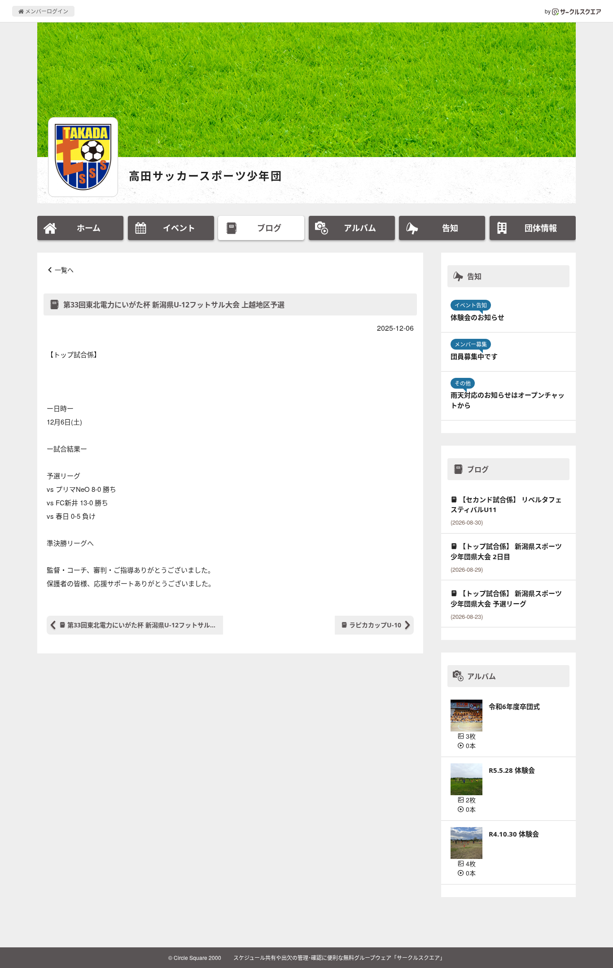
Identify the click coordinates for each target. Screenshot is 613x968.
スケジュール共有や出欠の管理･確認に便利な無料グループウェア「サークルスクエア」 (339, 957)
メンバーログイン (46, 11)
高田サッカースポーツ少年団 (205, 175)
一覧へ (64, 269)
